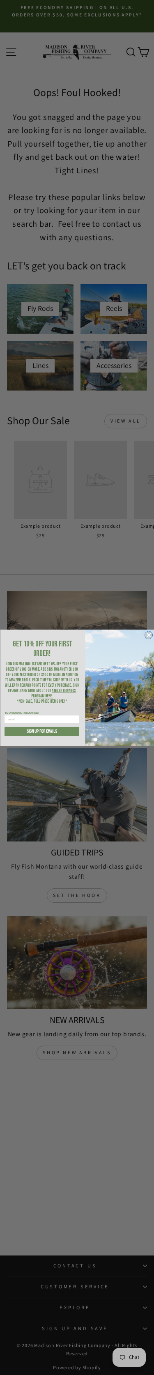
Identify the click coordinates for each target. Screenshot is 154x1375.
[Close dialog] (148, 635)
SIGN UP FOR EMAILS (42, 731)
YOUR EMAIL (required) (22, 712)
